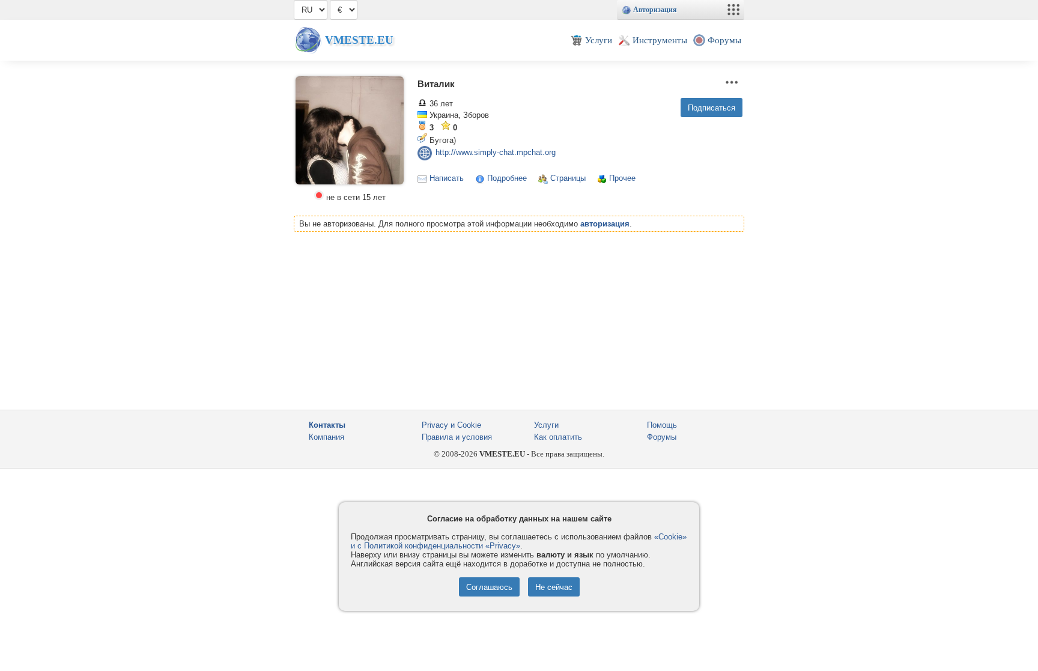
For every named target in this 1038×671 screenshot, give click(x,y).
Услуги (546, 425)
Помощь (662, 425)
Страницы (568, 178)
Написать (446, 178)
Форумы (661, 437)
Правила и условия (457, 437)
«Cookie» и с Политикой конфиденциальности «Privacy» (519, 541)
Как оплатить (558, 437)
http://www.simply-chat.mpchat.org (496, 152)
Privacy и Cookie (451, 425)
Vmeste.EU (359, 40)
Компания (326, 437)
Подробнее (507, 178)
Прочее (622, 178)
